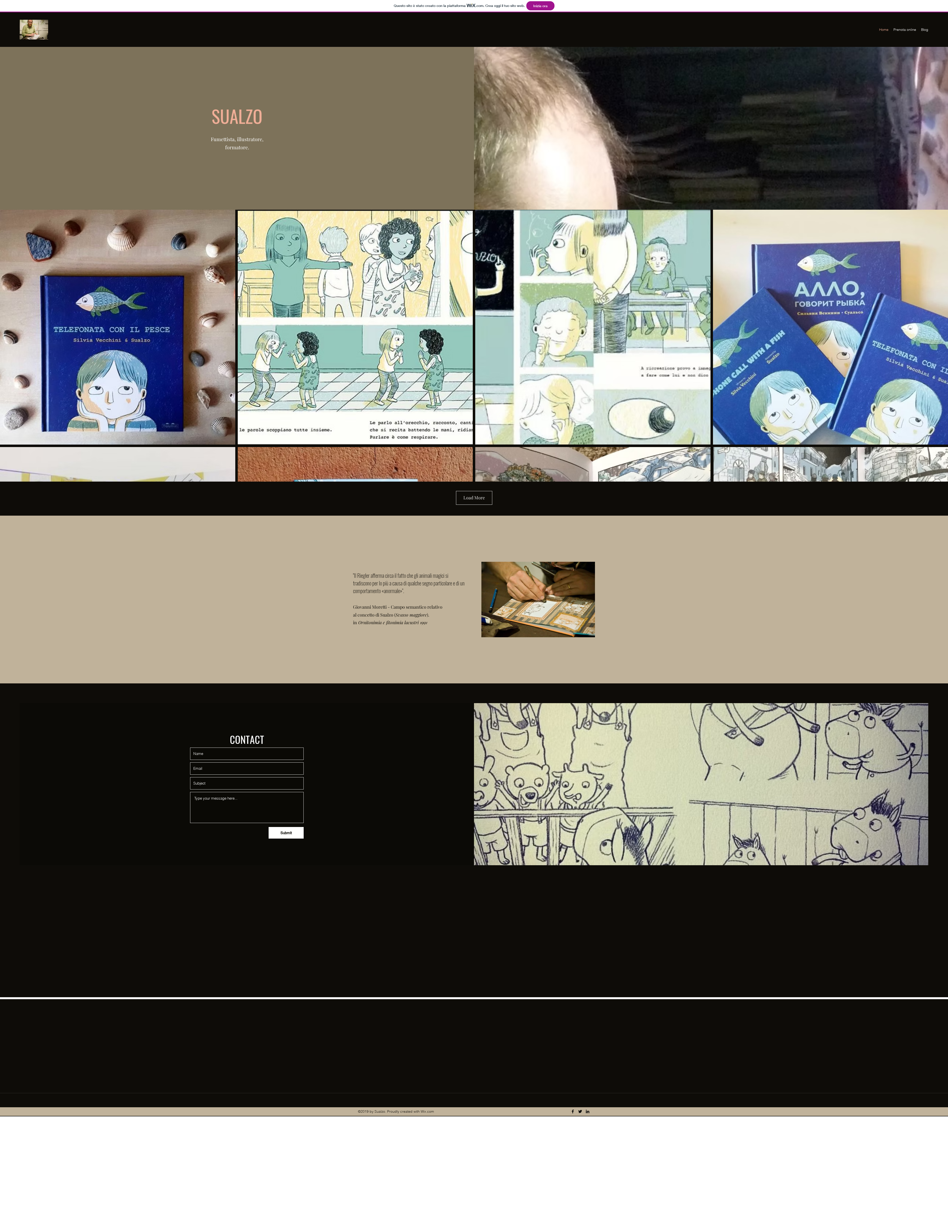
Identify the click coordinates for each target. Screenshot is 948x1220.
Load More (474, 498)
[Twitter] (580, 1111)
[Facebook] (572, 1111)
